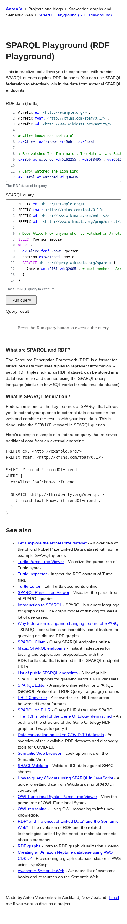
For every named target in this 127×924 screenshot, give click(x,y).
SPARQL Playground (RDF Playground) (75, 15)
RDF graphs (29, 846)
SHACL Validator (33, 765)
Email (114, 897)
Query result (17, 311)
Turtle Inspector (32, 574)
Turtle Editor (29, 586)
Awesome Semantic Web (41, 870)
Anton (14, 8)
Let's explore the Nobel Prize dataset (52, 543)
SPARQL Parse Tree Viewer (43, 592)
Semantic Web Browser (39, 753)
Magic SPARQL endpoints (42, 648)
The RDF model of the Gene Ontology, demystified (65, 716)
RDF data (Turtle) (22, 103)
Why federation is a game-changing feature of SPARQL (69, 623)
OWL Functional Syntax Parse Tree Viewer (57, 796)
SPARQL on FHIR (34, 710)
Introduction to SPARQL (40, 604)
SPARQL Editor (32, 685)
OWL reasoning (32, 809)
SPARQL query (20, 195)
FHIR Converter (32, 697)
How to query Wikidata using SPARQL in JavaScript (65, 778)
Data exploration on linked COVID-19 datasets (61, 734)
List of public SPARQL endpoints (48, 672)
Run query (21, 300)
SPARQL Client (31, 642)
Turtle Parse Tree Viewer (41, 561)
